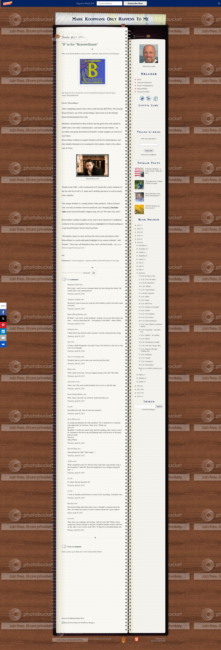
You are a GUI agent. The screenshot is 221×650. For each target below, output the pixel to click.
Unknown (71, 329)
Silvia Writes (72, 419)
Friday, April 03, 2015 (75, 513)
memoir (101, 93)
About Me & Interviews (144, 82)
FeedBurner (152, 155)
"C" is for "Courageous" (146, 361)
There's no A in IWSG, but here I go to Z (150, 369)
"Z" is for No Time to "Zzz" (147, 276)
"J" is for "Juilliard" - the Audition (149, 335)
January (141, 381)
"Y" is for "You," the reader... (147, 279)
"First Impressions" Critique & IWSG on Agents (153, 182)
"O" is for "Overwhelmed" (147, 314)
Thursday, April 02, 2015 (76, 294)
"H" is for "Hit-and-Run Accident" (149, 342)
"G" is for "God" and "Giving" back (150, 345)
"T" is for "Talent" (144, 296)
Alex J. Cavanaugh (74, 356)
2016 (138, 239)
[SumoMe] (3, 344)
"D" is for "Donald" (145, 358)
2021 (138, 225)
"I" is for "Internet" (144, 339)
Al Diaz (70, 461)
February (142, 378)
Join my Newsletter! (143, 92)
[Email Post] (93, 273)
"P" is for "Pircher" (144, 310)
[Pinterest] (3, 325)
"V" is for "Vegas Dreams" (147, 290)
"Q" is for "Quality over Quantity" (149, 307)
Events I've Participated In (145, 85)
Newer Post (66, 618)
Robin (70, 369)
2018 (138, 235)
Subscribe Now (135, 3)
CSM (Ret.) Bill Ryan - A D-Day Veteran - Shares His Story (153, 171)
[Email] (3, 338)
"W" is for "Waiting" (145, 286)
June (140, 266)
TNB (109, 638)
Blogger (152, 409)
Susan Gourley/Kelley (75, 394)
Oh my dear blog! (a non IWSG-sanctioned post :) (152, 194)
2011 (138, 396)
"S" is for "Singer (144, 300)
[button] (85, 3)
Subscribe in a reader (149, 66)
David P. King (72, 448)
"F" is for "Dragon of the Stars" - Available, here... (149, 350)
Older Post (80, 618)
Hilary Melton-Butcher (75, 314)
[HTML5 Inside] (136, 639)
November (142, 249)
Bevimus (71, 503)
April (140, 273)
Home (73, 618)
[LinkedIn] (148, 101)
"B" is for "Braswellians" (146, 365)
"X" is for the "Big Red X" (147, 283)
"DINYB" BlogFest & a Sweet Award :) (152, 207)
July (140, 263)
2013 (138, 389)
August (141, 259)
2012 (138, 393)
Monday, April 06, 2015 (76, 530)
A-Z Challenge (113, 53)
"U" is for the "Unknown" (146, 293)
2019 (138, 232)
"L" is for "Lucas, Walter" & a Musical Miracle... (150, 325)
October (141, 252)
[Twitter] (142, 101)
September (142, 256)
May (140, 269)
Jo (68, 406)
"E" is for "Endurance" (145, 354)
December (142, 245)
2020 (138, 229)
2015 (138, 242)
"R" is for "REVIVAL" (146, 303)
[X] (3, 318)
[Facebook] (3, 312)
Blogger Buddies (142, 89)
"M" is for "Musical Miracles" (148, 321)
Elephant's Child (73, 284)
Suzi (69, 342)
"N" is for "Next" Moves (146, 317)
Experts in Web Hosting (158, 640)
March (141, 375)
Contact (148, 36)
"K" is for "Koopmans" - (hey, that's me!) (150, 331)
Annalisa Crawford (74, 299)
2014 (138, 386)
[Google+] (155, 101)
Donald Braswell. (73, 95)
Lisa (69, 518)
